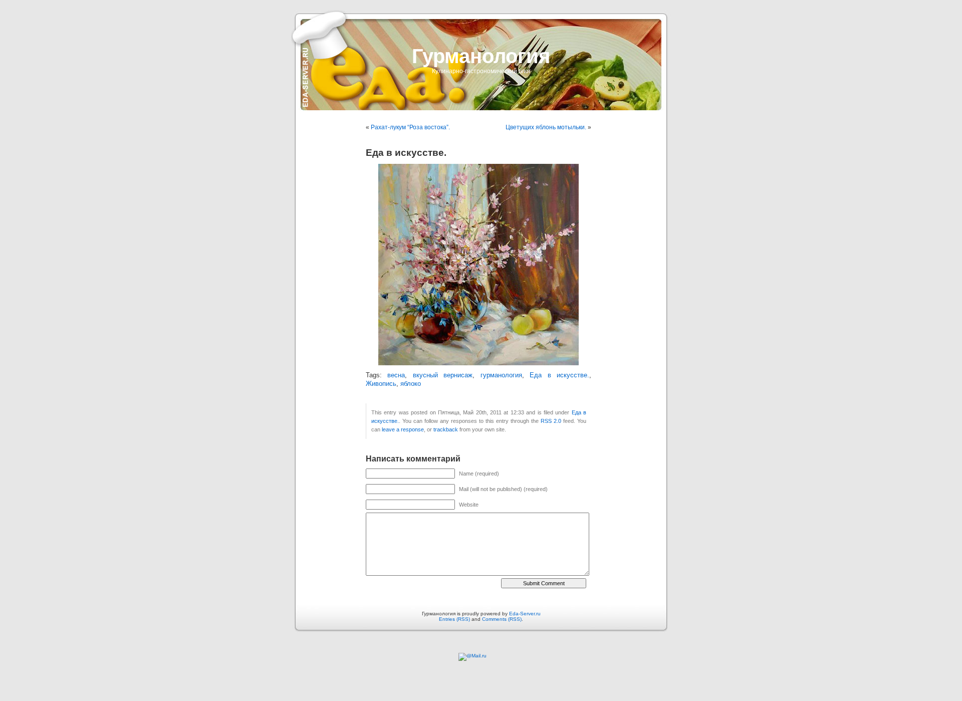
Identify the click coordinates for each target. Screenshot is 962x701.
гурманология (501, 375)
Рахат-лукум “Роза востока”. (410, 127)
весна (396, 375)
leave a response (403, 429)
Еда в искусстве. (559, 375)
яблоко (410, 383)
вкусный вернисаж (442, 375)
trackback (445, 429)
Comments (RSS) (502, 619)
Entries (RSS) (454, 619)
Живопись (381, 383)
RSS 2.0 (551, 421)
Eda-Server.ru (525, 613)
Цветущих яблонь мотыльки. (546, 127)
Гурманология (481, 56)
